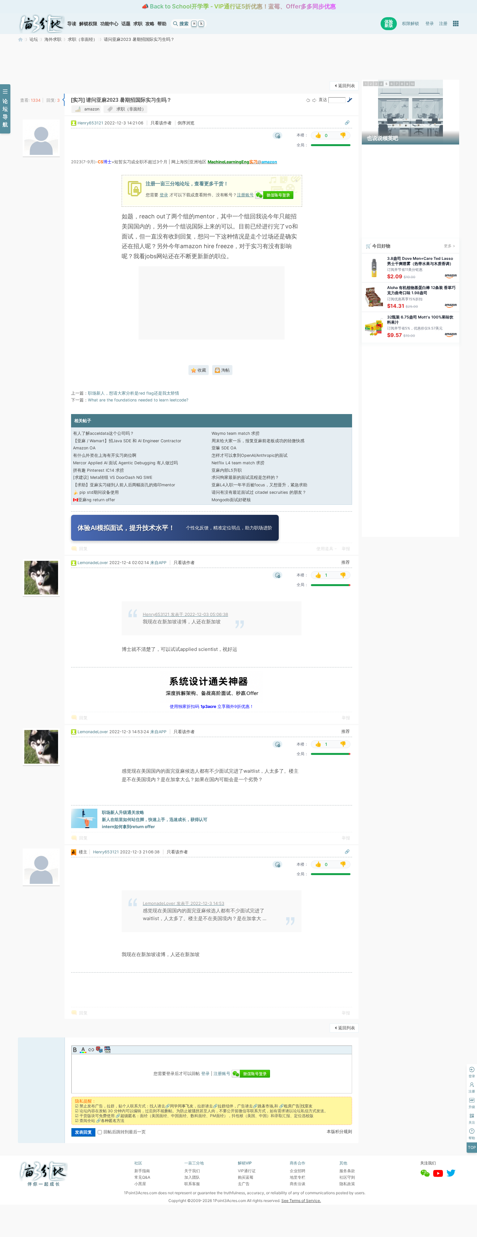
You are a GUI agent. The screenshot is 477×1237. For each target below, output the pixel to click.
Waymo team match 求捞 (236, 433)
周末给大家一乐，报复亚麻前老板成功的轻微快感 (258, 440)
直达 (323, 99)
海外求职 (52, 39)
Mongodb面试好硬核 (231, 499)
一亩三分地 (20, 39)
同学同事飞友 (181, 1106)
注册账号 (245, 194)
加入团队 (192, 1177)
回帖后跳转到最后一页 (125, 1131)
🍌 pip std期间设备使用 (96, 492)
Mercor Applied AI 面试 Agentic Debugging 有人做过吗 (125, 462)
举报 (346, 548)
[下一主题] (314, 100)
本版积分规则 (339, 1131)
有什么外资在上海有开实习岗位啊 (104, 455)
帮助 (161, 23)
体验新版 (389, 23)
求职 (137, 23)
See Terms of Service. (301, 1200)
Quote (99, 1049)
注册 (443, 23)
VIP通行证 (247, 1170)
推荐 (345, 562)
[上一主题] (308, 100)
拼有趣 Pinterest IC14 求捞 (98, 470)
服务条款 (347, 1170)
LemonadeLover (93, 562)
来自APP (158, 562)
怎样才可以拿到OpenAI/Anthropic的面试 (249, 455)
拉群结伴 (225, 1106)
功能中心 (109, 23)
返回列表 (346, 85)
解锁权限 (88, 23)
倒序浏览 (185, 123)
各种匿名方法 (112, 1120)
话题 (125, 23)
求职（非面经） (82, 39)
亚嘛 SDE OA (224, 447)
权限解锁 (410, 23)
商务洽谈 (297, 1183)
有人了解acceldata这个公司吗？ (103, 433)
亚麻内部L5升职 (227, 470)
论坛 (34, 39)
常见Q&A (142, 1177)
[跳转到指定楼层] (349, 99)
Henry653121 (90, 123)
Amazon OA (84, 447)
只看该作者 (161, 123)
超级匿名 (128, 1115)
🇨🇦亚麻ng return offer (94, 499)
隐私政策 (347, 1183)
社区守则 (347, 1177)
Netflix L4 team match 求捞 (238, 462)
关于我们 (192, 1170)
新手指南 (142, 1170)
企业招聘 (297, 1170)
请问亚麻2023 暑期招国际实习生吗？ (139, 39)
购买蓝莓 (245, 1177)
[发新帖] (31, 85)
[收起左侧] (63, 100)
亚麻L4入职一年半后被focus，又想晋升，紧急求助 (259, 484)
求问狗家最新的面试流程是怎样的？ (245, 477)
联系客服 (192, 1183)
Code (107, 1049)
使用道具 (324, 548)
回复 (83, 548)
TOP (472, 1147)
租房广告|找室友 (298, 1106)
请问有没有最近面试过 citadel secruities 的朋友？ (259, 492)
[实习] (78, 100)
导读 (71, 23)
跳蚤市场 (265, 1106)
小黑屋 (140, 1183)
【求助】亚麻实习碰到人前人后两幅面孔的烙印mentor (124, 484)
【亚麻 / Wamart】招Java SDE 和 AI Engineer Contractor (127, 440)
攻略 (149, 23)
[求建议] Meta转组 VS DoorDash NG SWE (112, 477)
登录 (429, 23)
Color (83, 1049)
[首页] (42, 23)
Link (91, 1049)
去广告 (244, 1183)
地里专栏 (297, 1177)
